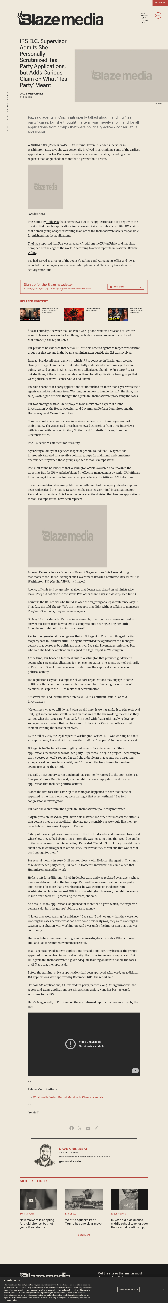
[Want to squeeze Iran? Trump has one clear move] (84, 1199)
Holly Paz (52, 221)
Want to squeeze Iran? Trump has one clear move (83, 1222)
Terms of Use (61, 288)
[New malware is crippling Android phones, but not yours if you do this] (38, 1199)
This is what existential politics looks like (93, 309)
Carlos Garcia (119, 1214)
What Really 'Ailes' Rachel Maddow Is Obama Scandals (68, 1097)
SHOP (143, 23)
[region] (84, 1290)
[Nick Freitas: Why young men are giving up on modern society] (30, 314)
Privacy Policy (49, 288)
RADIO (143, 18)
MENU (158, 15)
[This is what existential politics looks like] (74, 314)
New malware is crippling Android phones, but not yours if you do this (37, 1224)
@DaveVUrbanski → (70, 1162)
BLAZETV (144, 20)
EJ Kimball (70, 1214)
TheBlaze (34, 243)
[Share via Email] (88, 1128)
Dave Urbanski (31, 94)
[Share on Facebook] (71, 1128)
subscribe (160, 3)
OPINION (144, 15)
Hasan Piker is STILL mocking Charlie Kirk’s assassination (137, 310)
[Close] (164, 1289)
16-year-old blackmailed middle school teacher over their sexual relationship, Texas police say (129, 1224)
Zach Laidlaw (27, 1214)
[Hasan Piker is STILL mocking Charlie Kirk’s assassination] (118, 314)
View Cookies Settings (128, 1289)
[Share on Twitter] (80, 1128)
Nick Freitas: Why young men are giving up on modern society (50, 310)
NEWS (143, 13)
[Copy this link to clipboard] (96, 1128)
